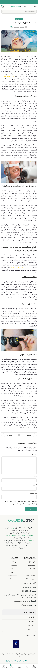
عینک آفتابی (13, 569)
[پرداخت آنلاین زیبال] (16, 644)
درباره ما (32, 569)
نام (35, 476)
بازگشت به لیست (19, 435)
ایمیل (35, 485)
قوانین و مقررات (30, 575)
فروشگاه (14, 562)
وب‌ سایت (33, 493)
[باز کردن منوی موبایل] (35, 6)
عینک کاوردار (13, 572)
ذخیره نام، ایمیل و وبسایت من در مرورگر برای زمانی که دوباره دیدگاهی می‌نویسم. (21, 502)
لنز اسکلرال (32, 562)
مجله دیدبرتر (31, 565)
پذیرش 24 (24, 605)
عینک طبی (14, 565)
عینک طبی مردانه (12, 575)
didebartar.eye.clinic (21, 601)
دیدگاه (34, 455)
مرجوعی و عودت (30, 579)
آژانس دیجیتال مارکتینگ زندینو (16, 661)
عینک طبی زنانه (13, 579)
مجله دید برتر (19, 19)
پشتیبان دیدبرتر (19, 27)
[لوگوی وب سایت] (19, 6)
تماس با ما (32, 572)
